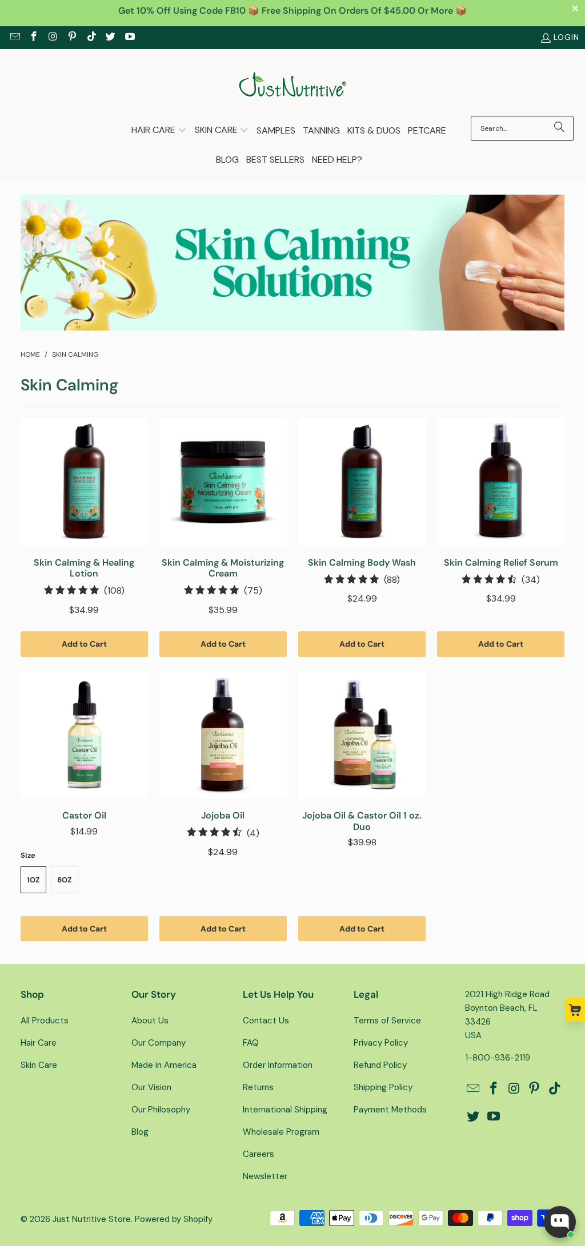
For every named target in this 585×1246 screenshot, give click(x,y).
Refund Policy (380, 1065)
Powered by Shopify (174, 1219)
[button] (159, 131)
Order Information (277, 1065)
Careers (258, 1154)
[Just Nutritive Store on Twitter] (110, 38)
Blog (140, 1132)
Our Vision (151, 1087)
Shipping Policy (383, 1087)
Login (566, 37)
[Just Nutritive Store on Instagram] (52, 38)
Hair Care (39, 1043)
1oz (33, 880)
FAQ (251, 1043)
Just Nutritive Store (92, 1219)
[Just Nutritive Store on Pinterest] (72, 38)
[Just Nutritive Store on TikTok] (91, 38)
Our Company (158, 1043)
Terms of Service (387, 1020)
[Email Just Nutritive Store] (14, 38)
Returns (258, 1087)
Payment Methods (390, 1109)
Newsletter (265, 1176)
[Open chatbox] (560, 1222)
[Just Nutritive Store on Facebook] (33, 38)
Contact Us (266, 1020)
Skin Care (39, 1065)
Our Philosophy (160, 1109)
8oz (64, 880)
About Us (150, 1020)
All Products (45, 1020)
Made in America (164, 1065)
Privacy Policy (381, 1043)
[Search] (559, 128)
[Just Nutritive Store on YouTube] (129, 38)
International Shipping (285, 1109)
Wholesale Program (281, 1132)
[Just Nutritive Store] (292, 85)
